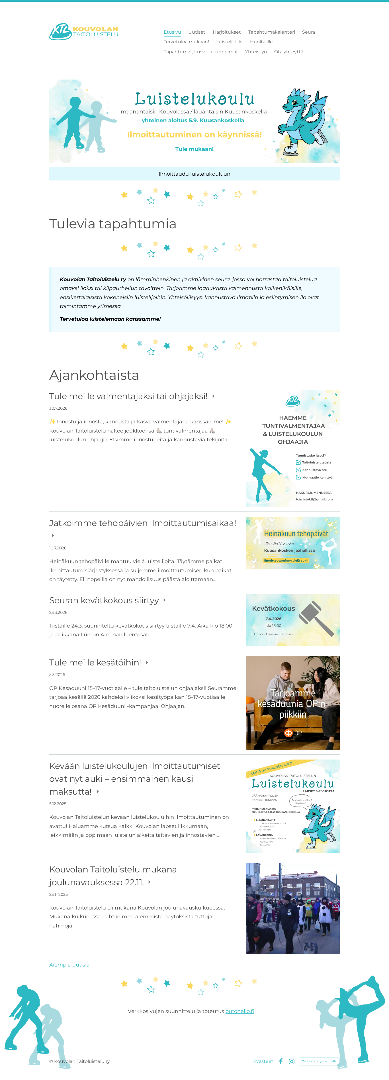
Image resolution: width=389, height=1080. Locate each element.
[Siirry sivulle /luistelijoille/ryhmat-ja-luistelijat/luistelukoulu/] (194, 121)
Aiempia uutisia (69, 965)
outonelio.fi (240, 1011)
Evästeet (263, 1061)
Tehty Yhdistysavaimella (319, 1061)
